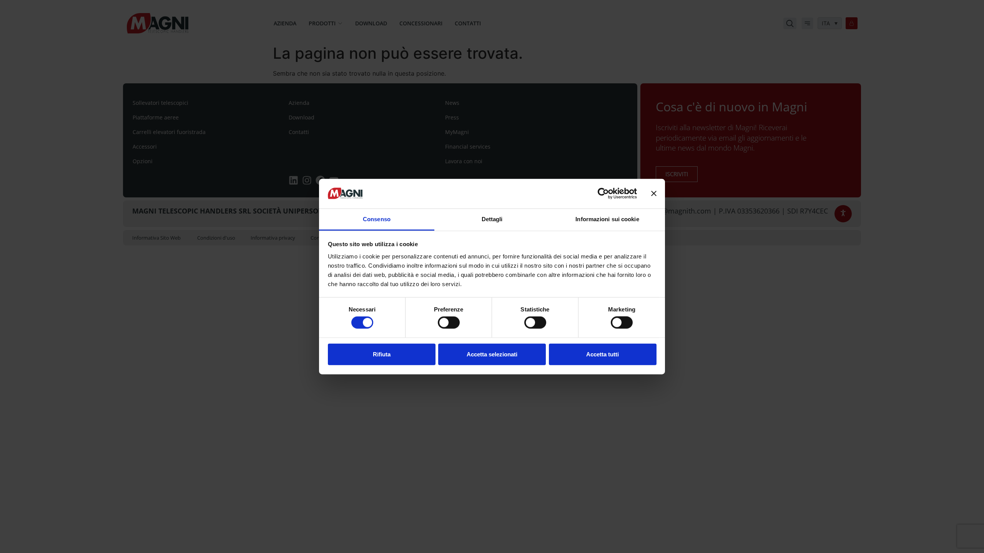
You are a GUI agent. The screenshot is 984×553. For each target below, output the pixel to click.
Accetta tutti (602, 354)
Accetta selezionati (492, 354)
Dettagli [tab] (492, 219)
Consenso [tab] (377, 219)
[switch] (449, 322)
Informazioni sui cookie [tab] (607, 219)
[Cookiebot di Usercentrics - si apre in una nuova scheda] (603, 193)
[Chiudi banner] (654, 193)
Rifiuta (382, 354)
